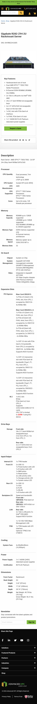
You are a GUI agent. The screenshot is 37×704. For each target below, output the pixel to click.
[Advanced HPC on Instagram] (27, 640)
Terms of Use (18, 696)
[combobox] (9, 13)
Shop (7, 21)
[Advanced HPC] (13, 8)
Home (3, 21)
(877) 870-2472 (31, 8)
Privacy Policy (6, 696)
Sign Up (31, 622)
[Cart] (34, 13)
